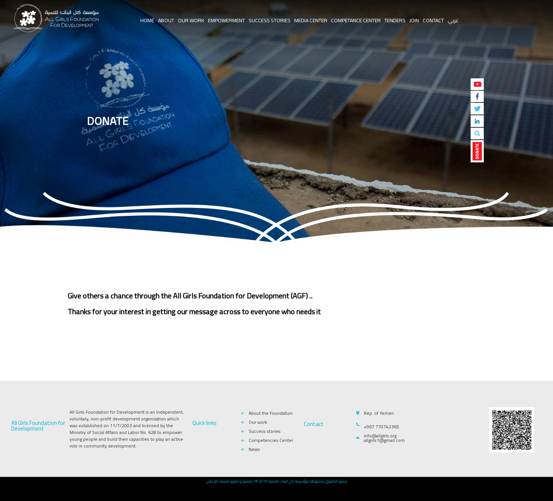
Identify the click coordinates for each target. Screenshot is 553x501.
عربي (453, 20)
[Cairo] (56, 19)
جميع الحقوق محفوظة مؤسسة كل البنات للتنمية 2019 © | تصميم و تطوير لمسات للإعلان (276, 481)
